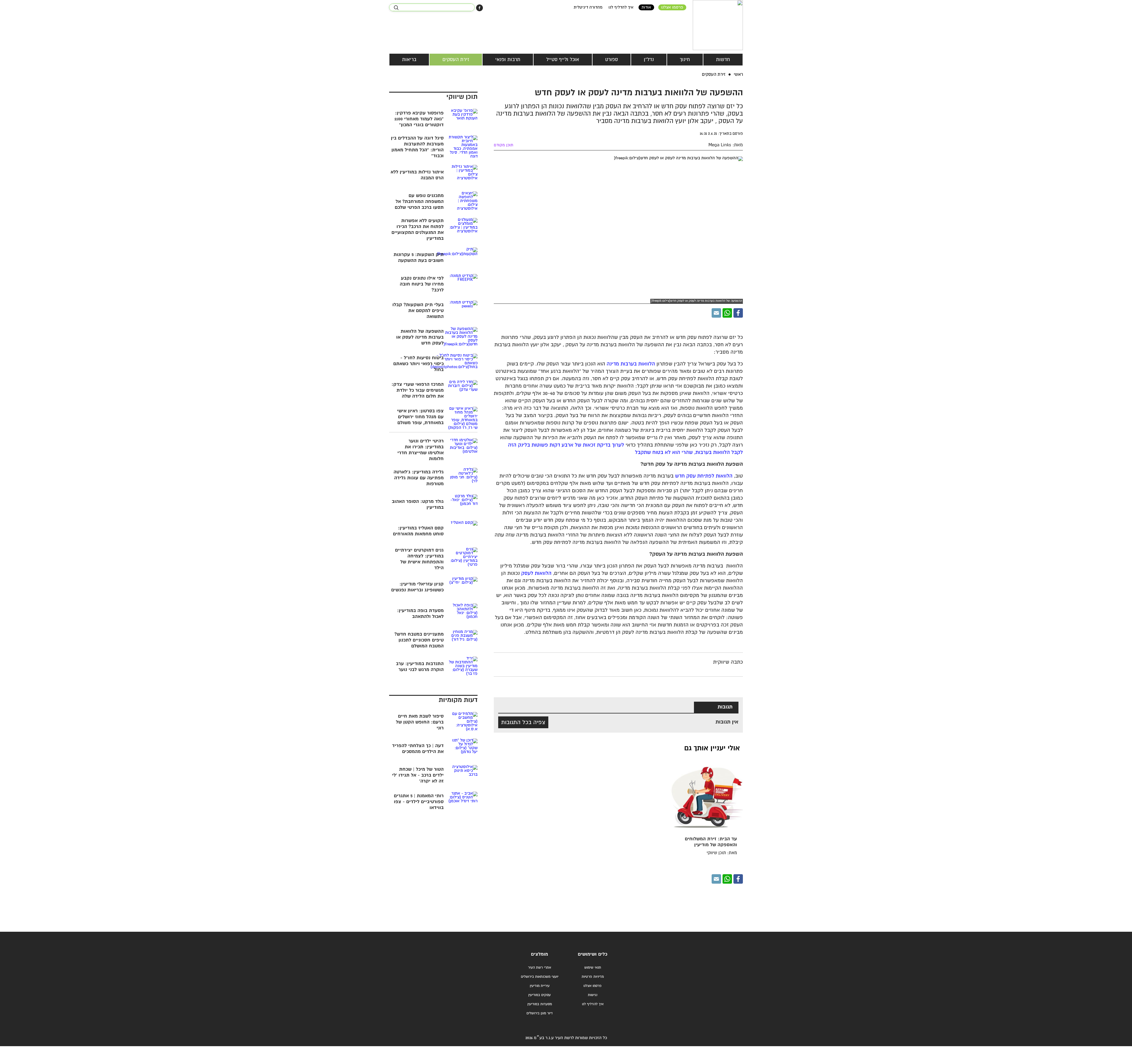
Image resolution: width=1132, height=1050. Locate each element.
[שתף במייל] (716, 313)
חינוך (685, 60)
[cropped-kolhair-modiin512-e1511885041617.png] (718, 25)
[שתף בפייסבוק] (479, 7)
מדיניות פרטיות (593, 976)
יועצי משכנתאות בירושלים (539, 976)
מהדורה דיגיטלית (588, 7)
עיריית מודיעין (539, 985)
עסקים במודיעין (539, 995)
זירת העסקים (455, 60)
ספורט (611, 60)
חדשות (723, 60)
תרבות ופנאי (507, 60)
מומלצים (539, 954)
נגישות (592, 995)
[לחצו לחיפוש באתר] (396, 8)
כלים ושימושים (592, 954)
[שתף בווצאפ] (727, 313)
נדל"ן (649, 60)
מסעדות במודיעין (539, 1004)
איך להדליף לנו (621, 7)
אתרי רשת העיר (539, 967)
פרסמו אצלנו (672, 7)
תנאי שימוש (592, 967)
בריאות (409, 60)
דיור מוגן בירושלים (539, 1013)
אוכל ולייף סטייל (562, 60)
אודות (646, 7)
